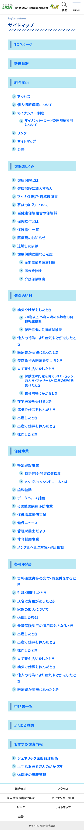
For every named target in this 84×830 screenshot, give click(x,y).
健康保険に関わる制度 (35, 253)
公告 (20, 149)
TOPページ (23, 44)
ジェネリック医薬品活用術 (37, 758)
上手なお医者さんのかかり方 (40, 766)
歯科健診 (24, 489)
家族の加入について (33, 204)
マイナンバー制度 (31, 112)
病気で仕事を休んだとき (36, 409)
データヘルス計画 (31, 497)
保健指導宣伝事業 (31, 514)
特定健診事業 (28, 465)
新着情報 (21, 63)
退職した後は (27, 245)
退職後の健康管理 (31, 774)
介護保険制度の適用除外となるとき (45, 625)
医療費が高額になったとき (38, 352)
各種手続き (23, 564)
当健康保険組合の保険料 (37, 212)
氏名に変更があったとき (36, 600)
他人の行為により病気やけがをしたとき (46, 340)
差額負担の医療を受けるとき (40, 360)
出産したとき (27, 417)
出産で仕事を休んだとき (36, 425)
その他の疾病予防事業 (35, 506)
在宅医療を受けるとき (34, 401)
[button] (64, 5)
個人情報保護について (35, 104)
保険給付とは (28, 221)
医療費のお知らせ (31, 237)
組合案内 (21, 82)
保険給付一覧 (28, 229)
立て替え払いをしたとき (36, 368)
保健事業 (21, 450)
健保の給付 (23, 295)
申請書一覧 (23, 706)
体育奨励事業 (28, 538)
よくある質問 (24, 725)
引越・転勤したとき (31, 592)
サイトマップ (26, 141)
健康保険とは (28, 180)
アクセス (23, 96)
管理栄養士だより (31, 530)
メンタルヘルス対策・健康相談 (40, 547)
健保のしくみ (24, 166)
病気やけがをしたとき (34, 309)
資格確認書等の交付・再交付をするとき (46, 581)
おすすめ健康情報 (28, 744)
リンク (22, 132)
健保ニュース (27, 522)
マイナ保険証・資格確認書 (37, 196)
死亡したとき (27, 434)
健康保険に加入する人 (35, 188)
